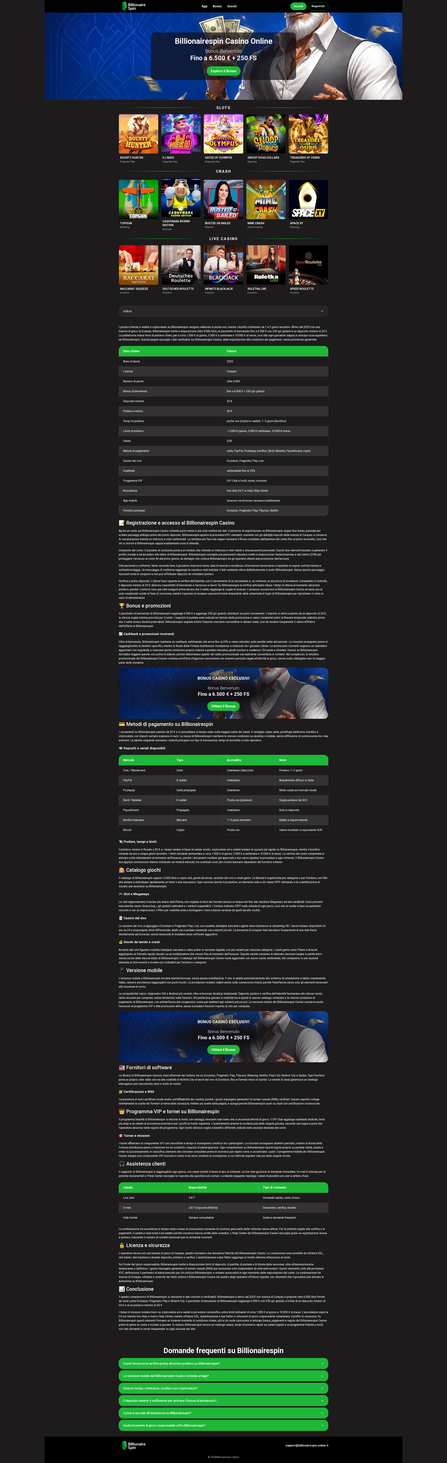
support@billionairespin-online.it (306, 1445)
